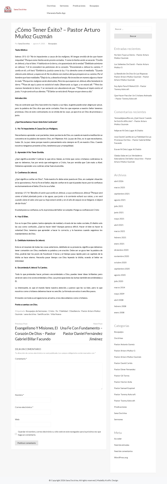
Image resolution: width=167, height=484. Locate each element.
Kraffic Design (111, 480)
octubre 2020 (120, 262)
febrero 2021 (120, 237)
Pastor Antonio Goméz (124, 344)
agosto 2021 (120, 200)
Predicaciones (79, 5)
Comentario (21, 358)
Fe (57, 311)
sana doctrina (30, 314)
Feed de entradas (121, 445)
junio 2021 (119, 212)
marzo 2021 (119, 231)
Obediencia (74, 311)
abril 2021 (118, 225)
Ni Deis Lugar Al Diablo (132, 130)
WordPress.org (121, 457)
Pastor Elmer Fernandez (124, 369)
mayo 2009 (119, 293)
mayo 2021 (119, 218)
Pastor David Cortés (123, 363)
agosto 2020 (120, 275)
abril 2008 (118, 300)
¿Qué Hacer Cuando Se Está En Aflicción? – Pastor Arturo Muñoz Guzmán (133, 121)
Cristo (51, 311)
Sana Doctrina (20, 9)
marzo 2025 (119, 187)
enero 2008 (119, 312)
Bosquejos (94, 5)
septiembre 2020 (122, 268)
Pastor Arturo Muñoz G (124, 350)
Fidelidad (63, 311)
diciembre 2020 (121, 250)
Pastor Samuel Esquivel (124, 388)
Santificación (43, 314)
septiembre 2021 (122, 193)
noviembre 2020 (121, 256)
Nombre (19, 395)
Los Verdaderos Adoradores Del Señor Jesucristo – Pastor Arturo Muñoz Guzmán (132, 158)
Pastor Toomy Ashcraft (124, 400)
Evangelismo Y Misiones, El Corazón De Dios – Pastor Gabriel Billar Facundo (36, 333)
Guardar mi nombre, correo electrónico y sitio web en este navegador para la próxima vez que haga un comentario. (59, 433)
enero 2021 (119, 243)
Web (17, 419)
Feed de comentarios (123, 451)
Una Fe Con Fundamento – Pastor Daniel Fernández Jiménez (81, 333)
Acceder (118, 438)
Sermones (64, 5)
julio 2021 (118, 206)
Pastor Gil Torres (121, 375)
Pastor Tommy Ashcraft (125, 394)
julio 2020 (118, 281)
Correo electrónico (24, 407)
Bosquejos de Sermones (36, 311)
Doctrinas (51, 5)
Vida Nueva (56, 314)
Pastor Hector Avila (123, 382)
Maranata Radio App (56, 13)
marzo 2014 (119, 287)
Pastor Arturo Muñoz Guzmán (127, 357)
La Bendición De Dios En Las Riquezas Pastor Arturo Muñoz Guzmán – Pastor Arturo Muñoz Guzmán (131, 76)
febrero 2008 (120, 306)
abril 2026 (118, 181)
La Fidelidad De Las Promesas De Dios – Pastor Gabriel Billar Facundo (132, 139)
